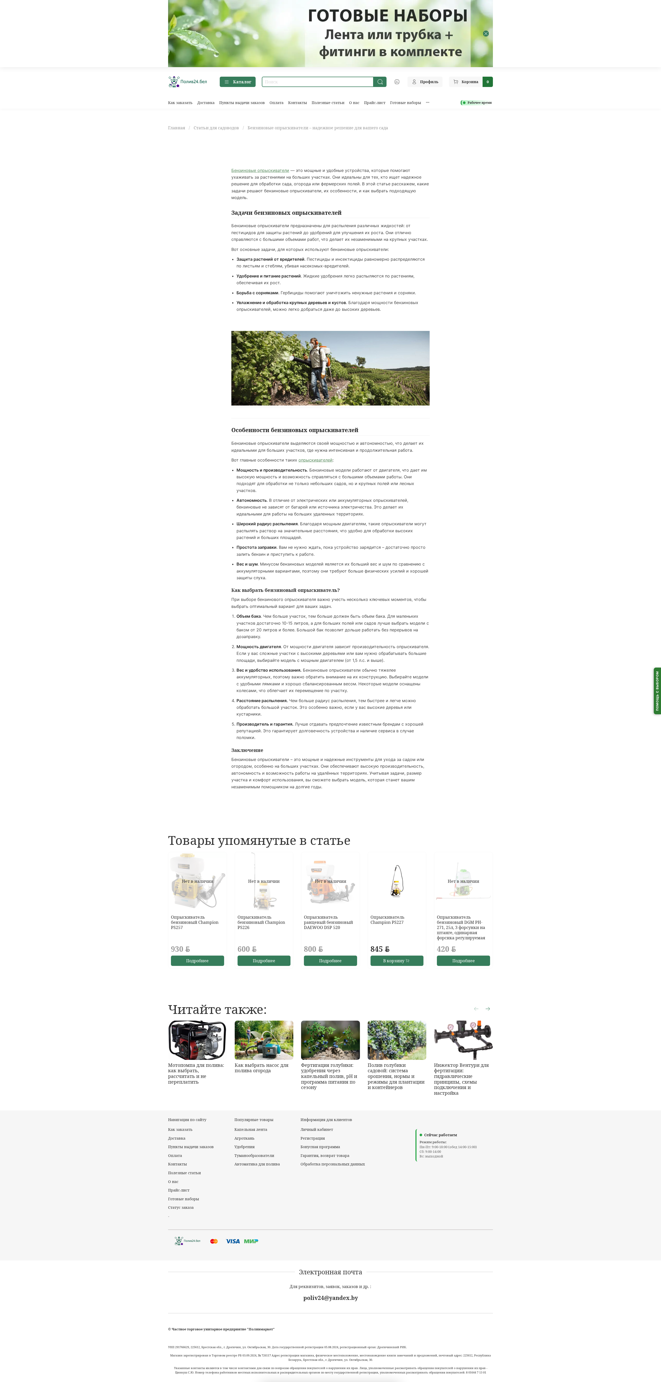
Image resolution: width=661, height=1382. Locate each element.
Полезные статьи (328, 102)
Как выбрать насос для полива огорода (261, 1068)
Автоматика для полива (257, 1164)
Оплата (277, 102)
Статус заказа (181, 1207)
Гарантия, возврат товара (325, 1155)
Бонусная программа (320, 1146)
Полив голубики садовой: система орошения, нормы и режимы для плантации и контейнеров (396, 1076)
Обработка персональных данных (333, 1164)
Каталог (242, 82)
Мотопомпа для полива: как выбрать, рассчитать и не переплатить (196, 1073)
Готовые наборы (405, 102)
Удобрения (244, 1146)
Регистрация (313, 1138)
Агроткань (244, 1138)
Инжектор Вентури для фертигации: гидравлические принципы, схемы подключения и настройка (461, 1079)
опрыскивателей (315, 460)
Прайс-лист (374, 102)
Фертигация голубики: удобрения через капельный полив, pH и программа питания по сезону (329, 1076)
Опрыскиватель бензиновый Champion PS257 (194, 922)
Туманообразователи (254, 1155)
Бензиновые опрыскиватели (260, 170)
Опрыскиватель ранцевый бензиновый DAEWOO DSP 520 (328, 922)
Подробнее (197, 961)
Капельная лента (250, 1129)
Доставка (206, 102)
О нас (354, 102)
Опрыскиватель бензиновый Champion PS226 (261, 922)
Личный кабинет (317, 1129)
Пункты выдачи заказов (242, 102)
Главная (176, 128)
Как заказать (180, 102)
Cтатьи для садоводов (216, 128)
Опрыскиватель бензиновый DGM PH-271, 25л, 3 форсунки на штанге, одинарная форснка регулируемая (461, 927)
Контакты (297, 102)
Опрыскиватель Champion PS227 (388, 919)
